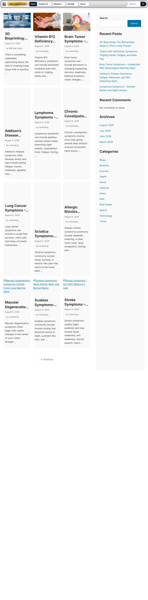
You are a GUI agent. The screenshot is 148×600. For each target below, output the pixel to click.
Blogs (103, 159)
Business (58, 4)
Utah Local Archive (18, 4)
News (103, 193)
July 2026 (105, 130)
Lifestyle (70, 4)
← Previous (47, 359)
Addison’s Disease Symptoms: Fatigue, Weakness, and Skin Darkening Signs (116, 77)
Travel (82, 4)
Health (103, 176)
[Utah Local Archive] (4, 4)
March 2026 (106, 141)
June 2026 (105, 136)
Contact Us (43, 4)
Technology (106, 215)
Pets (102, 199)
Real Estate (106, 204)
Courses (104, 171)
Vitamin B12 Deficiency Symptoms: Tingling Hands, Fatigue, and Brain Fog (119, 55)
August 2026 (107, 125)
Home (33, 4)
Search (104, 17)
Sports (103, 210)
